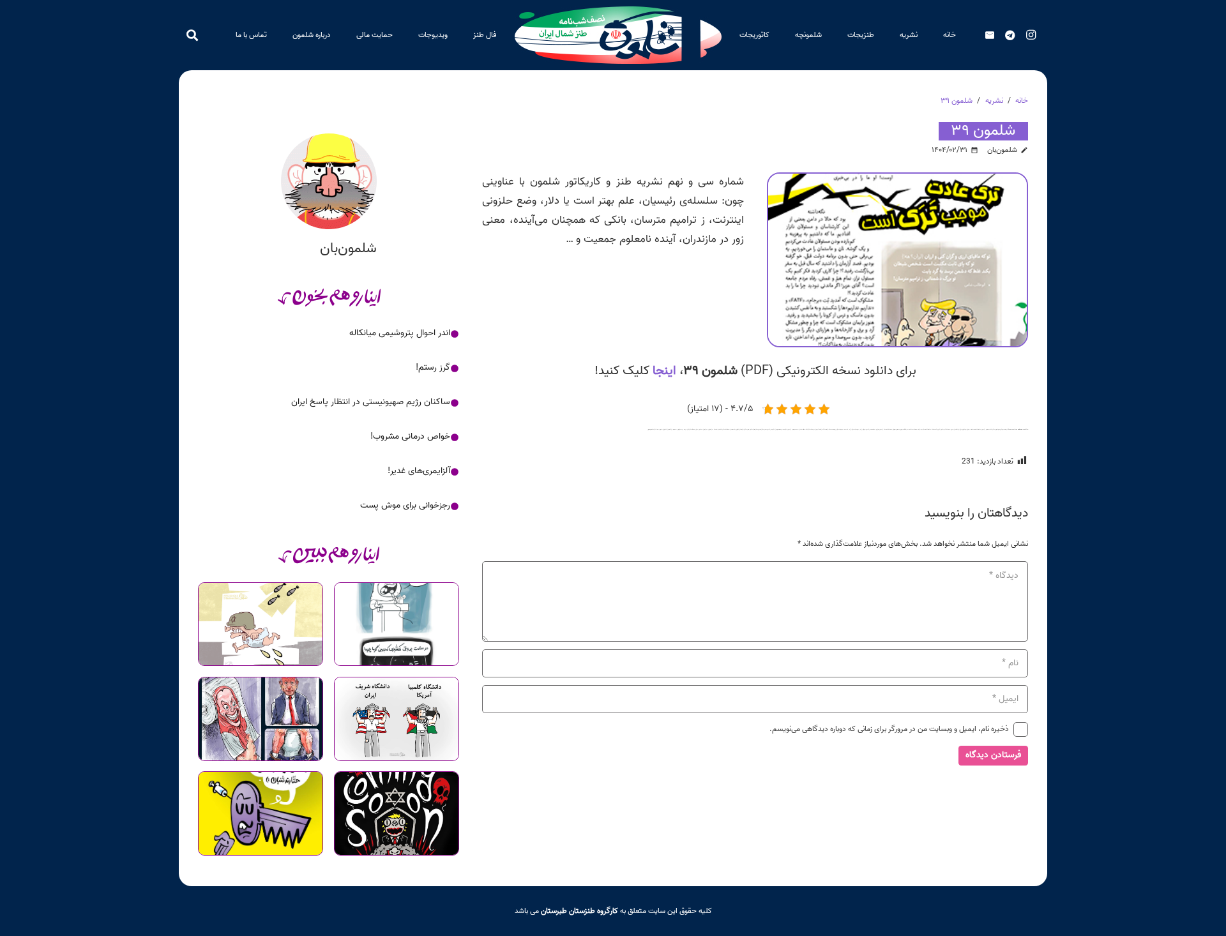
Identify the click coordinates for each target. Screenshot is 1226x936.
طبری (759, 429)
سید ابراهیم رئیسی (792, 429)
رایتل (864, 429)
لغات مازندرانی (712, 429)
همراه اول (649, 429)
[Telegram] (1010, 35)
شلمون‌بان (1002, 150)
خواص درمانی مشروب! (410, 436)
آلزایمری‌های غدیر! (419, 471)
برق (961, 429)
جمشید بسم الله (908, 429)
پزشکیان (956, 429)
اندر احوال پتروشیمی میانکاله (399, 333)
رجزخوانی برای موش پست (405, 505)
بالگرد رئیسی (985, 429)
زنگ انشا (825, 429)
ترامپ (922, 429)
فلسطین (732, 429)
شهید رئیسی (771, 429)
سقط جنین (802, 429)
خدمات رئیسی (883, 429)
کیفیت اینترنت (724, 429)
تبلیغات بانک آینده (931, 429)
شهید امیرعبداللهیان (781, 429)
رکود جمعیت (832, 429)
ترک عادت (917, 429)
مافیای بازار (698, 429)
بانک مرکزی (970, 429)
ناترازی (665, 429)
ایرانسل (997, 429)
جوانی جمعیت (891, 429)
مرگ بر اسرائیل (681, 429)
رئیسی (868, 429)
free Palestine (1018, 429)
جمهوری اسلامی (900, 429)
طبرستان (763, 429)
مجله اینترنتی (691, 429)
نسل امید (659, 429)
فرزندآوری (738, 429)
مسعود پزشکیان (672, 429)
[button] (841, 35)
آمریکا (1006, 429)
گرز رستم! (433, 367)
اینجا (664, 371)
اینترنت (992, 429)
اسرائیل (1002, 429)
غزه (742, 429)
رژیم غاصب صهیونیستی (843, 429)
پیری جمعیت (949, 429)
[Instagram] (1030, 35)
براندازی (964, 429)
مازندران (705, 429)
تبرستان (943, 429)
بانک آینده (977, 429)
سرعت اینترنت (810, 429)
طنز (756, 429)
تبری (938, 429)
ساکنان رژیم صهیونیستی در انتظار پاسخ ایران (370, 402)
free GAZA (1011, 429)
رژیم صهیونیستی (857, 429)
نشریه (654, 429)
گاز (719, 429)
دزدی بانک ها (874, 429)
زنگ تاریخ (818, 429)
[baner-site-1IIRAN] (618, 35)
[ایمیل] (990, 35)
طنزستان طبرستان (749, 429)
